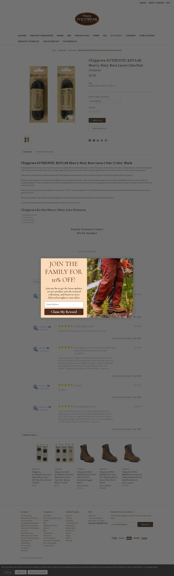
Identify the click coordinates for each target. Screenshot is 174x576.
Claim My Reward (64, 312)
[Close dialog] (130, 261)
